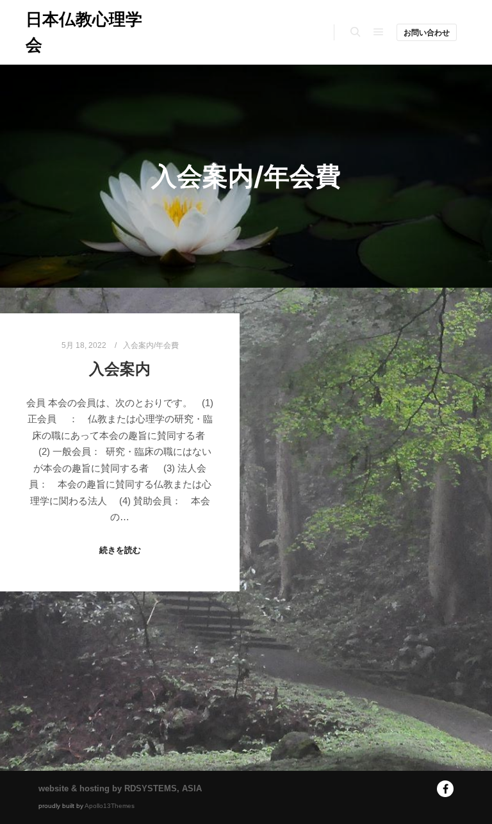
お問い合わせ (427, 32)
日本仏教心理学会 (84, 31)
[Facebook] (445, 788)
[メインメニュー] (378, 32)
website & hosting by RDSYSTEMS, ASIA (120, 788)
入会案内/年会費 (151, 345)
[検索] (355, 32)
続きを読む (120, 550)
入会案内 (120, 368)
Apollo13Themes (110, 805)
